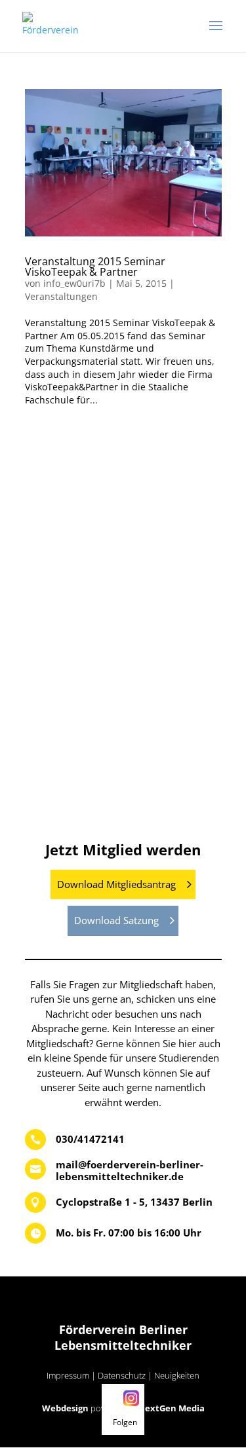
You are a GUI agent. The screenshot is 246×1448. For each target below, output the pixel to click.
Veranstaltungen (61, 296)
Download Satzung (116, 920)
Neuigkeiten (176, 1375)
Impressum (68, 1375)
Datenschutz (122, 1375)
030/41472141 (90, 1138)
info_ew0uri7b (74, 283)
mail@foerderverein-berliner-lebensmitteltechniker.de (129, 1170)
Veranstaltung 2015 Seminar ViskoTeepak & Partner (95, 266)
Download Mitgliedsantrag (116, 884)
